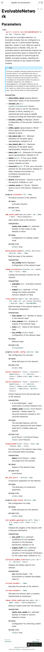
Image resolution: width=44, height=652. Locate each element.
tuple (26, 437)
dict (13, 247)
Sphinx (18, 649)
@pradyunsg (27, 649)
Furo (33, 649)
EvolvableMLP (17, 348)
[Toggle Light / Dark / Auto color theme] (39, 2)
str (13, 210)
